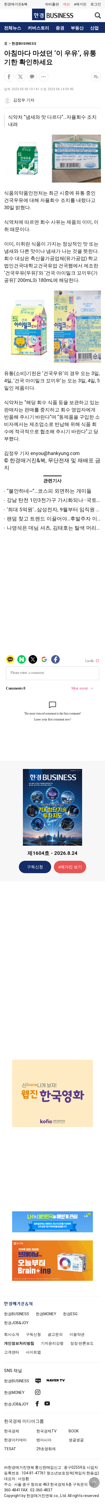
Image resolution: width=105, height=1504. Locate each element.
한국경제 (11, 1431)
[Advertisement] (52, 970)
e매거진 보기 (70, 867)
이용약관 (77, 1334)
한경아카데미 (15, 1440)
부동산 (77, 28)
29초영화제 (46, 1449)
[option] (52, 1093)
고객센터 (11, 1352)
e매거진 (80, 4)
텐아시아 (43, 1440)
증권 (60, 28)
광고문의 (55, 1334)
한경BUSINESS (24, 43)
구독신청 (35, 867)
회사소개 (11, 1334)
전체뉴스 (12, 28)
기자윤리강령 (52, 1343)
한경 (16, 1314)
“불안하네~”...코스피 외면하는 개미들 (49, 491)
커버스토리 (38, 28)
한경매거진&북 (15, 4)
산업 (94, 28)
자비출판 (52, 4)
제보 (66, 4)
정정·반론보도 (82, 1343)
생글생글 (76, 1440)
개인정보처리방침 (19, 1343)
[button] (95, 4)
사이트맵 (33, 1352)
